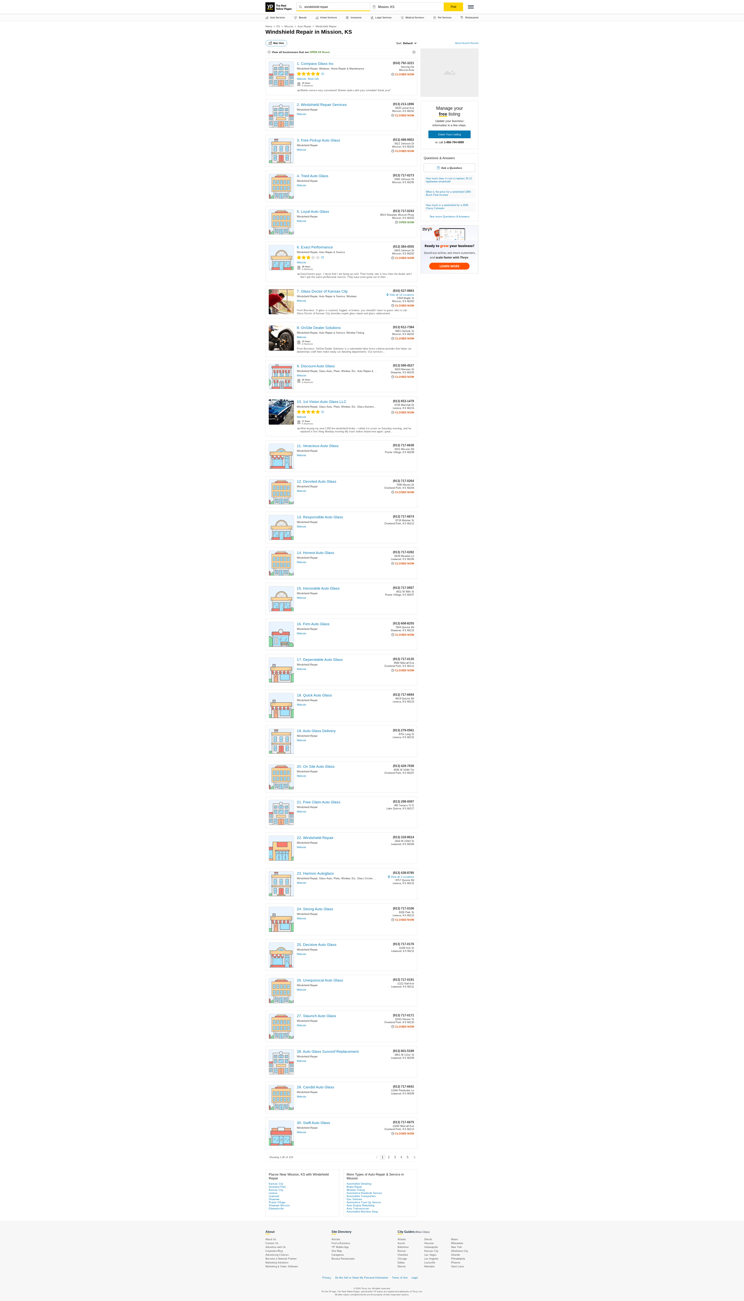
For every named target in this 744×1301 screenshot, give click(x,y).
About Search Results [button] (467, 43)
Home (268, 26)
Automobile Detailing (359, 1183)
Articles (336, 1239)
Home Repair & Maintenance (347, 68)
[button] (471, 7)
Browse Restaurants (343, 1258)
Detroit (428, 1239)
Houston (429, 1243)
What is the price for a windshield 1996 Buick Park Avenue (448, 193)
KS (278, 26)
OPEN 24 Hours (320, 52)
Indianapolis (431, 1247)
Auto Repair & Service (332, 252)
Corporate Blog (274, 1250)
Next (413, 1157)
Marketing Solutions (276, 1262)
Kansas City (276, 1183)
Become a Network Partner (281, 1258)
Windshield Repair (307, 68)
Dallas (401, 1262)
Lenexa (273, 1193)
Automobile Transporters (361, 1196)
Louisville (429, 1262)
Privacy (326, 1277)
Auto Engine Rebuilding (361, 1205)
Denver (402, 1266)
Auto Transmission (358, 1208)
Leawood (274, 1196)
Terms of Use (399, 1277)
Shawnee (274, 1199)
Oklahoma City (459, 1250)
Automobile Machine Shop (362, 1211)
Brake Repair (354, 1186)
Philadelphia (458, 1258)
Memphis (429, 1266)
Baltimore (403, 1247)
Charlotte (403, 1254)
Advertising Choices (277, 1254)
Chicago (402, 1258)
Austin (401, 1243)
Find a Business (341, 1243)
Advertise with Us (275, 1247)
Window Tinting (355, 332)
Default (408, 43)
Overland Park (277, 1186)
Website (301, 79)
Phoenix (455, 1262)
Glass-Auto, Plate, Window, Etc (337, 371)
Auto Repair (304, 26)
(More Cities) (422, 1232)
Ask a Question (451, 167)
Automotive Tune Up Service (364, 1202)
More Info (313, 79)
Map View (278, 43)
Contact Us (271, 1243)
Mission (288, 26)
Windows (324, 68)
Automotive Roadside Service (364, 1193)
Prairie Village (277, 1202)
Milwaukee (457, 1243)
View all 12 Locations (401, 294)
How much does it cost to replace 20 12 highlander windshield (449, 180)
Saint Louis (457, 1266)
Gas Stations (354, 1199)
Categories (338, 1254)
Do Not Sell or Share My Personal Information (361, 1277)
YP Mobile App (340, 1247)
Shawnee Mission (279, 1205)
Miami (454, 1239)
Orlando (455, 1254)
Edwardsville (276, 1208)
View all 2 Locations (402, 876)
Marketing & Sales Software (281, 1266)
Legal (415, 1277)
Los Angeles (431, 1258)
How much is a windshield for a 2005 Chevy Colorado (447, 207)
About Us (270, 1239)
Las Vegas (430, 1254)
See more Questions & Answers (449, 216)
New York (456, 1247)
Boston (402, 1250)
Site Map (337, 1250)
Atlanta (402, 1239)
